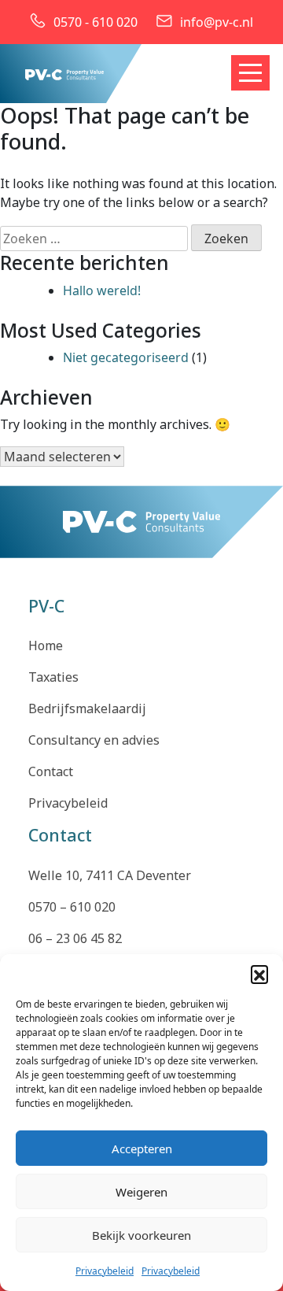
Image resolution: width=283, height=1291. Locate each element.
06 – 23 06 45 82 (75, 938)
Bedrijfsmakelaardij (87, 708)
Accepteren (142, 1148)
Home (45, 645)
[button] (259, 974)
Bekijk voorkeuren (141, 1235)
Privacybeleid (104, 1271)
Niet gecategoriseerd (126, 357)
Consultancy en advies (94, 740)
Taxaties (53, 677)
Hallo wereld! (102, 290)
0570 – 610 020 (72, 907)
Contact (50, 771)
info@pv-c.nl (216, 22)
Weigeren (141, 1192)
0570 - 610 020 (95, 22)
